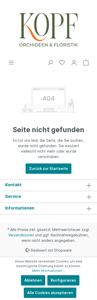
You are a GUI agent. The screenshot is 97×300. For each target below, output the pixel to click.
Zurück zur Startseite (48, 168)
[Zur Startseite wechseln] (48, 30)
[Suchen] (50, 63)
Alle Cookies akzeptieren (50, 292)
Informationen (19, 208)
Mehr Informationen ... (48, 271)
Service (13, 196)
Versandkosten (21, 235)
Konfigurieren (63, 280)
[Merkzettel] (62, 63)
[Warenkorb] (86, 63)
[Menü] (11, 63)
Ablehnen (33, 280)
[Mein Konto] (74, 63)
